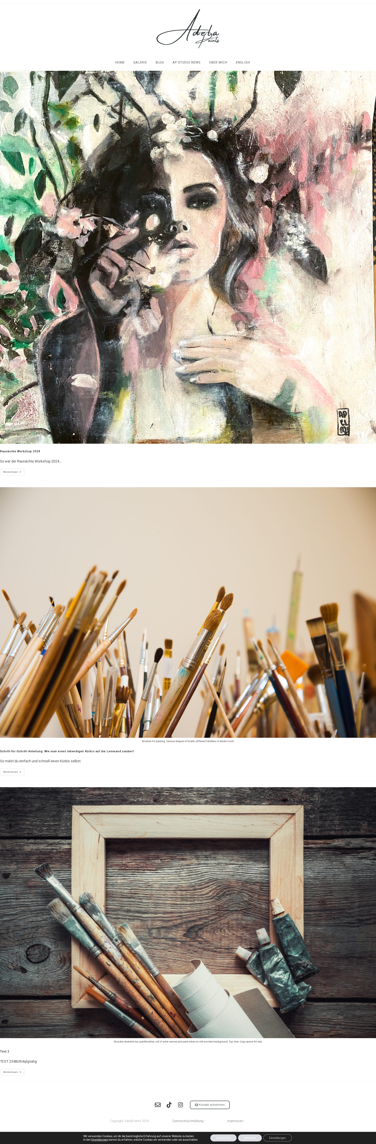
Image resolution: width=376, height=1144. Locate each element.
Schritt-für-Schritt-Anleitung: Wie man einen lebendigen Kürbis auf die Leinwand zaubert (67, 751)
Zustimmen (223, 1137)
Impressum (235, 1121)
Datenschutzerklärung (188, 1121)
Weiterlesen (13, 471)
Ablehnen (250, 1137)
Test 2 (4, 1051)
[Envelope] (157, 1104)
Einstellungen (99, 1139)
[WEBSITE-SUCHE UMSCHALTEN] (259, 62)
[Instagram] (180, 1104)
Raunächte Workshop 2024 (20, 451)
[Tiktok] (169, 1104)
